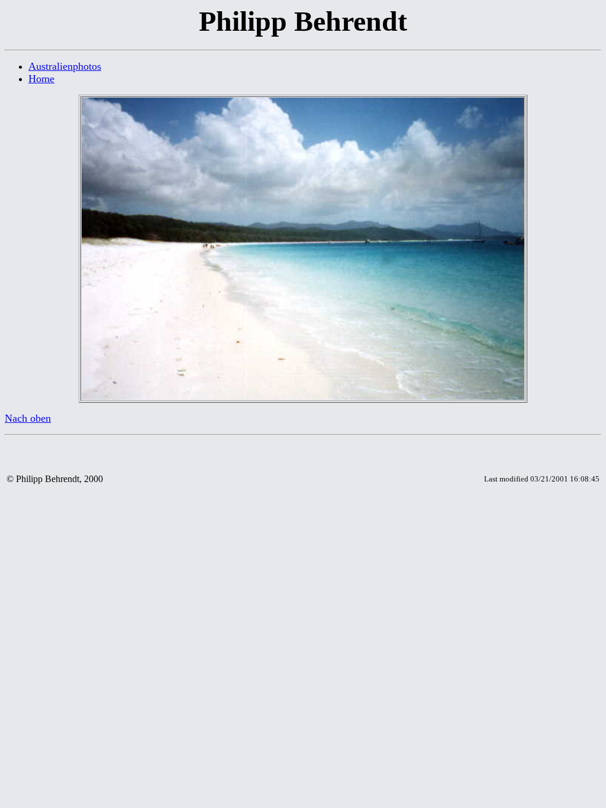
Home (41, 79)
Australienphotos (64, 66)
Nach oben (28, 418)
